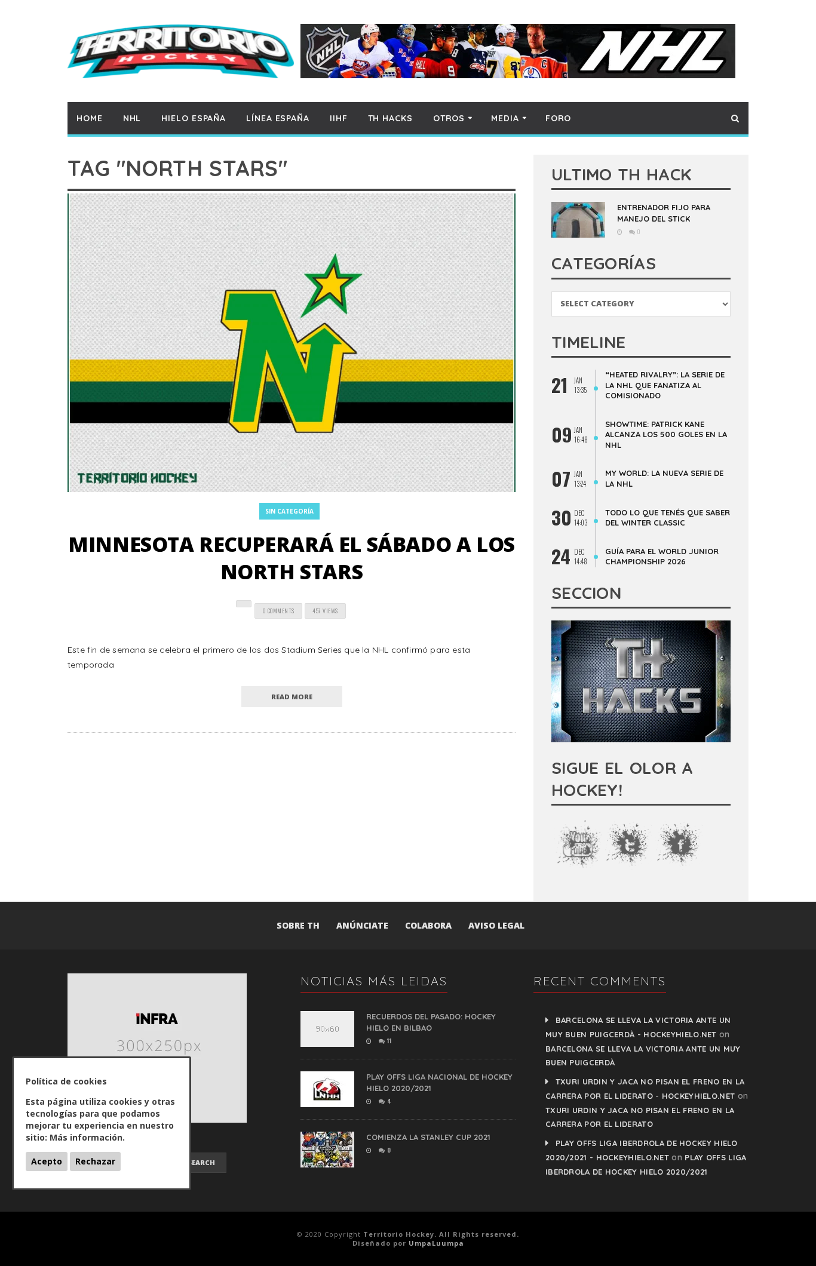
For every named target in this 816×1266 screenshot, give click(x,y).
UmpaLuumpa (436, 1243)
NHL (132, 118)
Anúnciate (362, 925)
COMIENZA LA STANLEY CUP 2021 (428, 1137)
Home (89, 118)
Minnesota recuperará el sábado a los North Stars (291, 557)
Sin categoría (289, 511)
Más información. (87, 1137)
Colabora (428, 925)
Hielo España (193, 118)
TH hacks (390, 118)
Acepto (46, 1161)
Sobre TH (298, 925)
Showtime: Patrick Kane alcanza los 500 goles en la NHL (666, 434)
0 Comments (278, 610)
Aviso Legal (496, 925)
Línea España (277, 118)
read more (291, 696)
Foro (558, 118)
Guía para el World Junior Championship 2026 (662, 556)
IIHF (339, 118)
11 (388, 1040)
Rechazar (95, 1161)
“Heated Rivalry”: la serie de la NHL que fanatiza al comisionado (665, 385)
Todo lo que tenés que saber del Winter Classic (667, 518)
